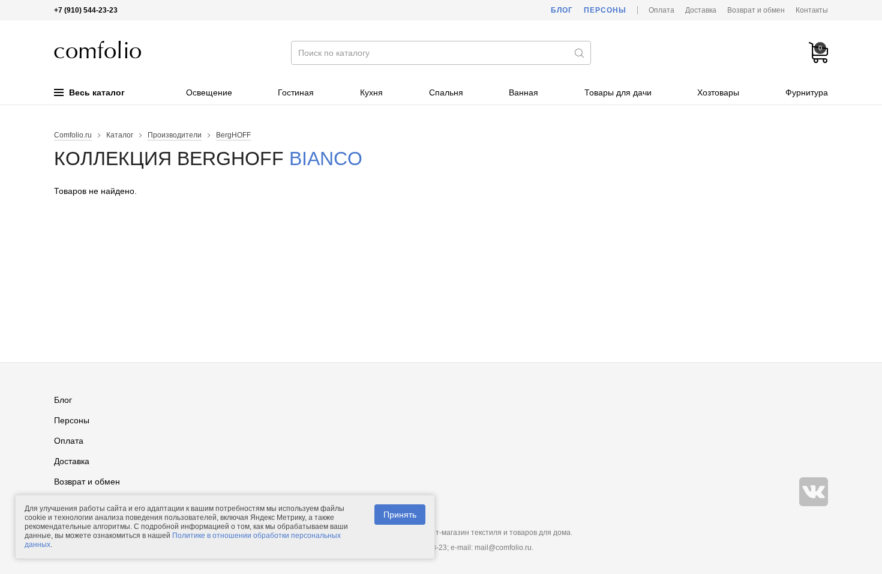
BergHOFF (233, 135)
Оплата (661, 10)
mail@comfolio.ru (503, 547)
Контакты (812, 10)
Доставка (700, 10)
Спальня (446, 92)
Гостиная (296, 92)
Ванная (523, 92)
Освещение (209, 92)
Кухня (371, 92)
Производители (175, 135)
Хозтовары (718, 92)
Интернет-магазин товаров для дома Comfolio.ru (97, 49)
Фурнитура (806, 92)
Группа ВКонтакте (813, 491)
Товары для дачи (618, 92)
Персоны (605, 10)
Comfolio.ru (73, 135)
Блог (562, 10)
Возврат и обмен (756, 10)
